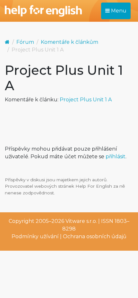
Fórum (25, 42)
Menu (118, 11)
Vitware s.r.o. (81, 221)
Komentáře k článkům (69, 42)
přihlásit (115, 156)
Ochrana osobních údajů (94, 236)
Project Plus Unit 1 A (86, 100)
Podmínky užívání (35, 236)
